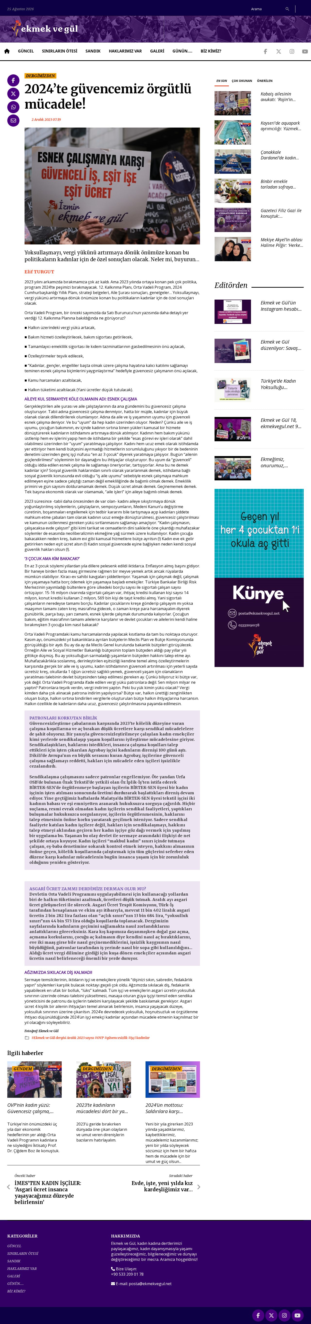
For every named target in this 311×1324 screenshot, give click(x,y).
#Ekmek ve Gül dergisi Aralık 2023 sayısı (63, 1038)
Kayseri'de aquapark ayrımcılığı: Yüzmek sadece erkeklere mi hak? (280, 131)
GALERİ (157, 51)
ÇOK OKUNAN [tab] (242, 81)
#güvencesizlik (116, 1038)
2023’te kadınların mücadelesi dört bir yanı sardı (102, 1108)
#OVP (99, 1038)
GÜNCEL (26, 51)
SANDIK (93, 51)
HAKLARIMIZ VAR (125, 51)
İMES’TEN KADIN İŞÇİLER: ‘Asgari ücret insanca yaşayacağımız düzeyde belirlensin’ (48, 1192)
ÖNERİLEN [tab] (265, 81)
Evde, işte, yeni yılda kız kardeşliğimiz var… (162, 1186)
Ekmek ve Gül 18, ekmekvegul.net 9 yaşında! (279, 426)
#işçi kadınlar (139, 1038)
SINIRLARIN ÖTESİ (59, 51)
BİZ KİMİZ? (211, 51)
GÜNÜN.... (182, 51)
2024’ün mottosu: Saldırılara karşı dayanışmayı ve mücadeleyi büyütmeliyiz (172, 1108)
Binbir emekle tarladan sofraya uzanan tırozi (277, 187)
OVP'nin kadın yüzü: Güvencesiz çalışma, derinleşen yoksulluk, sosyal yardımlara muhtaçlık (29, 1108)
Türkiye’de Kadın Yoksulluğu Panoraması (278, 387)
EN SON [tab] (221, 81)
